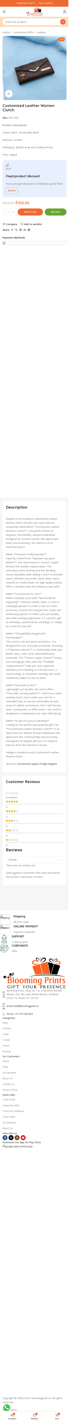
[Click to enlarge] (9, 94)
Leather (41, 32)
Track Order (9, 1099)
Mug (5, 1022)
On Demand (9, 1072)
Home (6, 32)
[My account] (64, 11)
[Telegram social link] (29, 230)
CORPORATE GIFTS (25, 3)
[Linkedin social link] (25, 230)
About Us (8, 1078)
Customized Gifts (23, 32)
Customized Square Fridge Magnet (37, 763)
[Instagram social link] (17, 1137)
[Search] (63, 22)
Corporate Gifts (11, 1105)
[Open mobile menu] (4, 11)
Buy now (55, 211)
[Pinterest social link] (20, 230)
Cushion (7, 1028)
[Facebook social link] (12, 230)
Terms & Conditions (13, 1111)
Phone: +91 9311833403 (20, 1013)
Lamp (6, 1034)
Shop (5, 1066)
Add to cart (30, 211)
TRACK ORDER (46, 3)
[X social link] (16, 230)
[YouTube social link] (23, 1137)
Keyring (7, 1051)
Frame (6, 1045)
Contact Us (9, 1084)
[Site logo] (34, 11)
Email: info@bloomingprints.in (23, 1006)
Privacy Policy (10, 1089)
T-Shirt (6, 1039)
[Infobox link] (32, 920)
